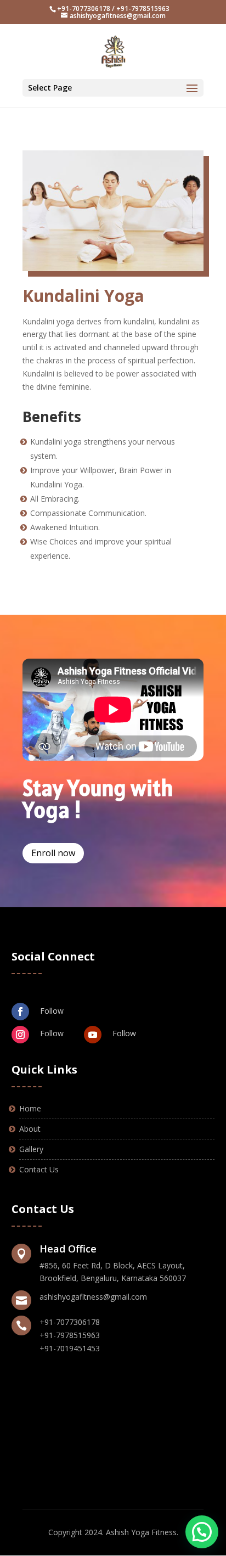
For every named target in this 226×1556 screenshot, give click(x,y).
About (30, 1129)
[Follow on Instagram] (20, 1034)
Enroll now (53, 853)
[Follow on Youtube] (92, 1034)
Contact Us (39, 1169)
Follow (52, 1010)
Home (30, 1108)
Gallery (31, 1149)
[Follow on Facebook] (20, 1011)
